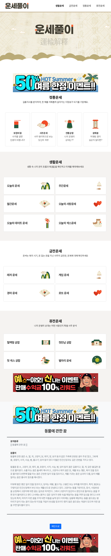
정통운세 (87, 5)
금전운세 (73, 5)
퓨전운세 (100, 5)
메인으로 (55, 526)
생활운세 (60, 5)
